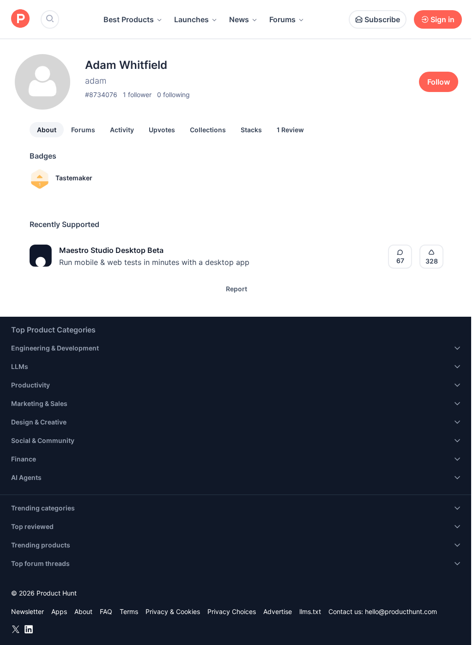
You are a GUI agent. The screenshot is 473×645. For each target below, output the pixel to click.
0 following (173, 94)
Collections (208, 130)
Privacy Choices (231, 611)
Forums (282, 19)
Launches (191, 19)
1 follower (137, 94)
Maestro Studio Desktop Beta (111, 250)
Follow (438, 81)
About (46, 130)
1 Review (290, 130)
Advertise (277, 611)
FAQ (106, 611)
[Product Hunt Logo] (20, 19)
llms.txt (310, 611)
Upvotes (162, 130)
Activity (122, 130)
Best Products (128, 19)
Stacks (251, 130)
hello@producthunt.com (401, 611)
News (239, 19)
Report (236, 289)
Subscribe (382, 19)
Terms (129, 611)
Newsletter (27, 611)
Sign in (443, 19)
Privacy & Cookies (173, 611)
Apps (59, 611)
